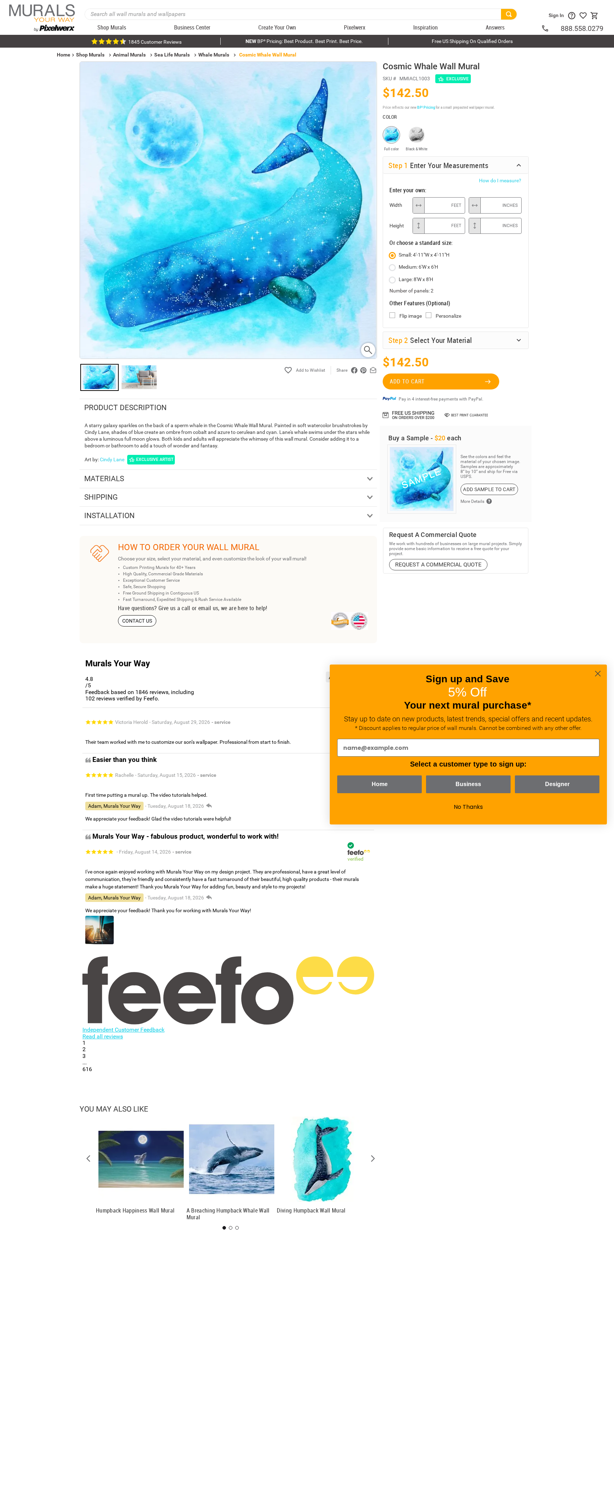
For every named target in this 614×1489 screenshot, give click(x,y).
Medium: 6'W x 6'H (418, 267)
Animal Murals (129, 55)
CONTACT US (137, 621)
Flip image (410, 316)
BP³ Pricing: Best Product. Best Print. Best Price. (304, 41)
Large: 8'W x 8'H (416, 279)
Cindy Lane (112, 459)
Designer (557, 784)
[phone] (551, 28)
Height (396, 226)
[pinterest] (363, 370)
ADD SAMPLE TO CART (489, 489)
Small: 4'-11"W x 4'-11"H (424, 255)
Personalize (448, 316)
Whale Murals (213, 55)
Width (395, 205)
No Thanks (468, 807)
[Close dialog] (598, 673)
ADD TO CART (407, 381)
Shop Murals (90, 55)
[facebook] (354, 370)
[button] (88, 1158)
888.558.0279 (582, 28)
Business (468, 784)
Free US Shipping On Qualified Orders (472, 41)
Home (380, 784)
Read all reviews (102, 1036)
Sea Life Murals (172, 55)
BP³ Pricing (426, 107)
